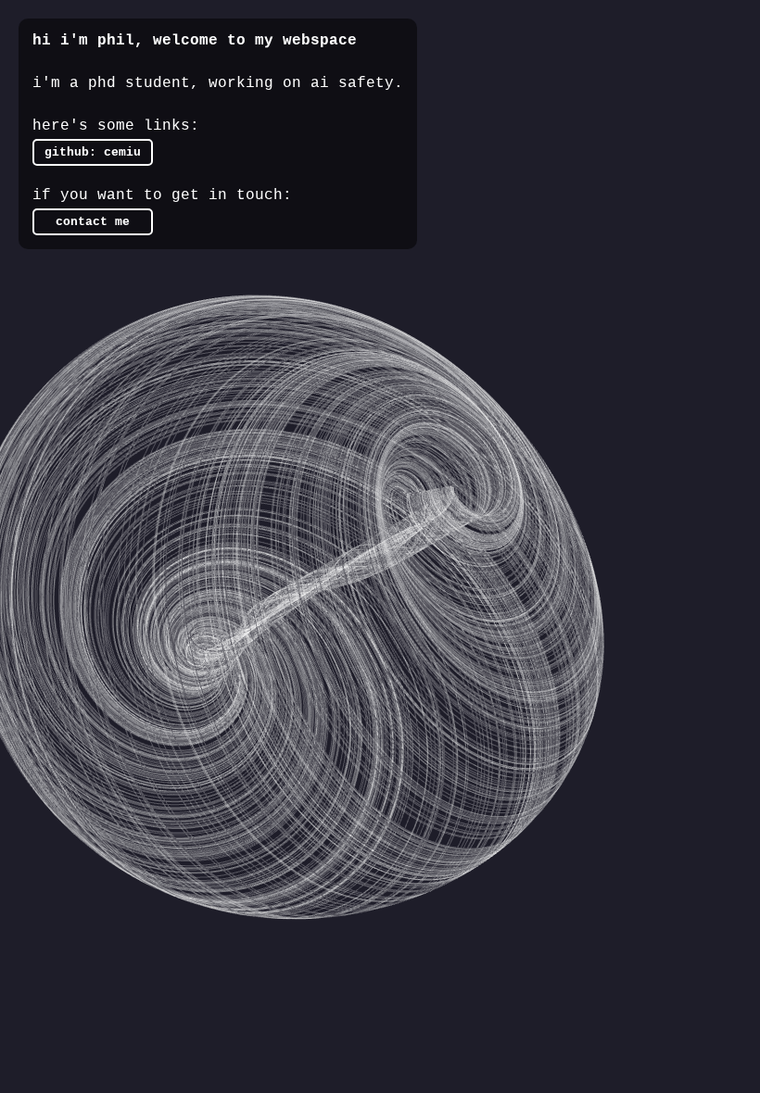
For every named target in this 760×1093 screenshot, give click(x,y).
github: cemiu (92, 152)
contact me (93, 222)
